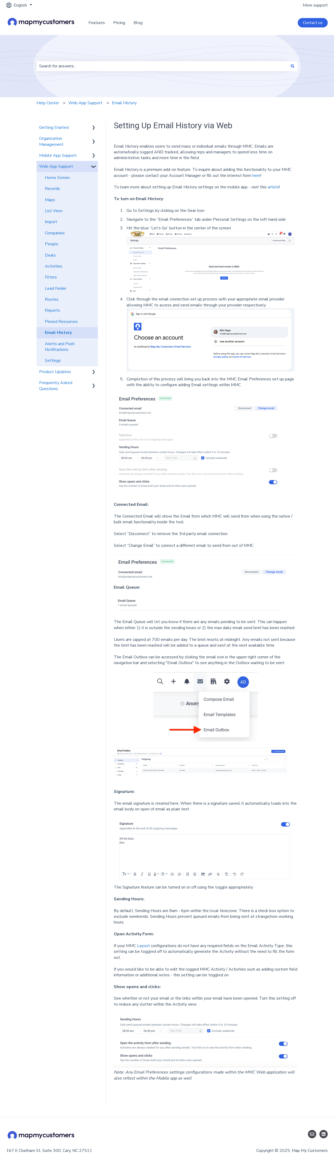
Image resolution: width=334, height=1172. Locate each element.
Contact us (313, 23)
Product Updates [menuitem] (55, 372)
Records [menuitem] (52, 189)
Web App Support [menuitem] (56, 166)
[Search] (292, 66)
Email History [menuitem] (58, 332)
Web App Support (85, 103)
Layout (144, 946)
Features (96, 23)
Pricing (119, 23)
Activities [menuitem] (53, 266)
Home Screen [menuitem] (57, 178)
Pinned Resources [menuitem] (61, 321)
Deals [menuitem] (50, 255)
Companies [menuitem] (55, 233)
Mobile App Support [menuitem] (58, 155)
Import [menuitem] (51, 222)
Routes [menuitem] (51, 299)
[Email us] (312, 1134)
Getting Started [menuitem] (54, 127)
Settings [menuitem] (53, 360)
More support (315, 5)
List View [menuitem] (53, 211)
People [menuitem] (51, 244)
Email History (124, 103)
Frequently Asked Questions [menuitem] (55, 385)
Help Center (48, 103)
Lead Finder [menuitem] (55, 288)
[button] (94, 128)
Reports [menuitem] (52, 310)
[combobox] (162, 66)
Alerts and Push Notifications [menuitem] (60, 346)
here (256, 175)
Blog (138, 23)
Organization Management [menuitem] (51, 141)
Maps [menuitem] (50, 200)
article (273, 187)
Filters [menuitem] (51, 277)
